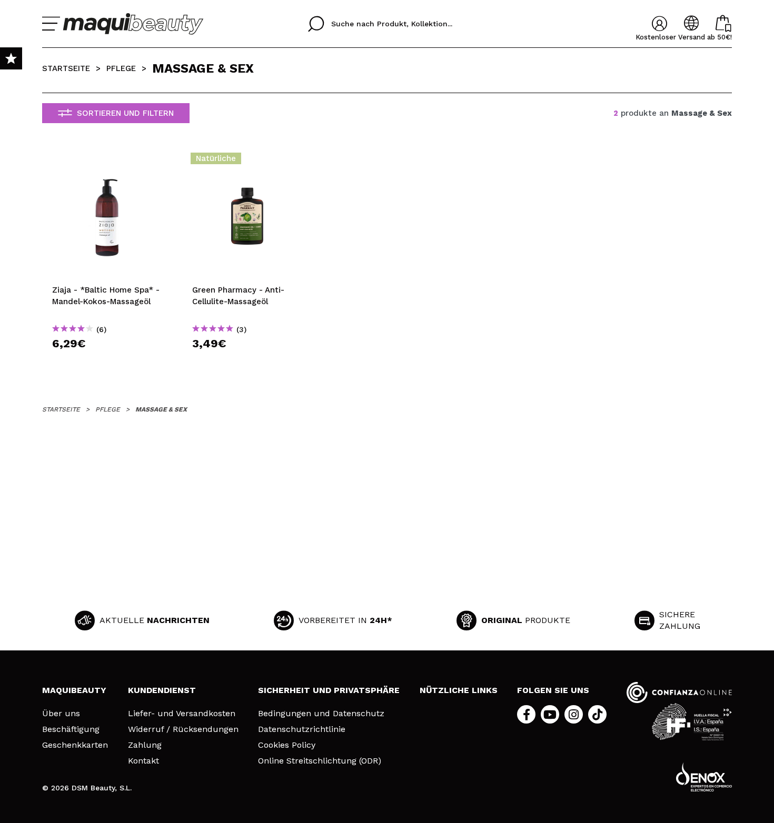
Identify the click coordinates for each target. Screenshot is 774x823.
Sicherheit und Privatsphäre (329, 690)
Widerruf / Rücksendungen (183, 729)
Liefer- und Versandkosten (181, 713)
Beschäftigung (71, 729)
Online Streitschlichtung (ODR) (319, 761)
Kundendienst (162, 690)
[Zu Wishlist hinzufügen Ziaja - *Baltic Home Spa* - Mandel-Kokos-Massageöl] (107, 161)
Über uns (61, 713)
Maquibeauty (74, 690)
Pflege (121, 68)
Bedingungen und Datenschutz (321, 713)
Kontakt (143, 761)
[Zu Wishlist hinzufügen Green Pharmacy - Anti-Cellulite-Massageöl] (247, 161)
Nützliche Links (459, 690)
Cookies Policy (286, 745)
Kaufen (107, 362)
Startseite (66, 68)
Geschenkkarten (75, 745)
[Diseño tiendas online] (704, 776)
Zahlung (145, 745)
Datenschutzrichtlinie (301, 729)
